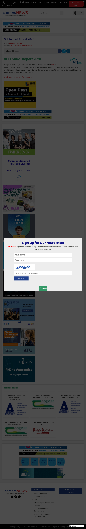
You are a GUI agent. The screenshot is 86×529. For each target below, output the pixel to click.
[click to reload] (24, 266)
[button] (84, 2)
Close (43, 288)
